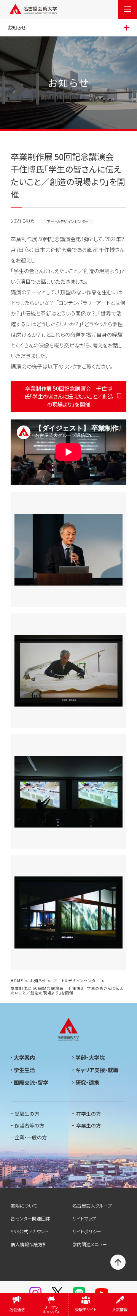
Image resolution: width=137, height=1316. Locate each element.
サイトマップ (84, 1218)
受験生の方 (26, 1113)
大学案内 (24, 1057)
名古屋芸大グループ (92, 1205)
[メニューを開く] (127, 9)
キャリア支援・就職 (96, 1070)
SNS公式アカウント (29, 1231)
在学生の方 (88, 1113)
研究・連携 (87, 1082)
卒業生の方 (88, 1125)
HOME (17, 980)
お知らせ (38, 980)
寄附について (24, 1205)
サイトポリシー (86, 1231)
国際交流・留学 (31, 1082)
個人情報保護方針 (29, 1244)
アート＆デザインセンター (76, 980)
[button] (68, 452)
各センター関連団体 (30, 1218)
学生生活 (24, 1070)
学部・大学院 (90, 1057)
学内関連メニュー (89, 1244)
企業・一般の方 (30, 1137)
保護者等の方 (29, 1125)
